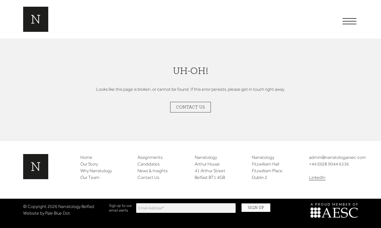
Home (86, 157)
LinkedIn (317, 177)
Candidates (149, 164)
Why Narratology (96, 170)
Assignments (150, 157)
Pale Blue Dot (57, 213)
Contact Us (190, 107)
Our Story (89, 164)
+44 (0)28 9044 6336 (329, 164)
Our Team (90, 177)
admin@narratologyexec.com (337, 157)
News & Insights (153, 170)
